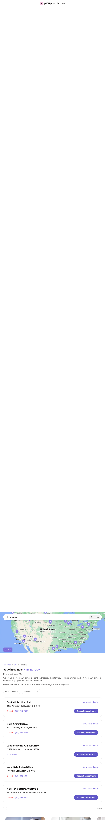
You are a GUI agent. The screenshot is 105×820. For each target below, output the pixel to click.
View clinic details (90, 702)
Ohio (15, 665)
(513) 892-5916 (20, 776)
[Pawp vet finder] (52, 3)
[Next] (14, 808)
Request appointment (86, 711)
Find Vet (96, 617)
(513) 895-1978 (13, 754)
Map (9, 650)
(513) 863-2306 (21, 797)
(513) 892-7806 (21, 733)
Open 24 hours (11, 691)
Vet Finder (7, 665)
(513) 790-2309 (21, 711)
